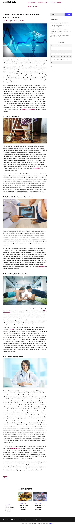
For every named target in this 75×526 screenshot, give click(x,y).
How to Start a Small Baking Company (59, 29)
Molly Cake (7, 20)
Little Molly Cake (9, 2)
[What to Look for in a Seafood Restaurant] (40, 496)
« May (51, 66)
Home (5, 477)
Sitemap (51, 523)
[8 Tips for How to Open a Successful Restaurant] (10, 496)
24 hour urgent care (15, 448)
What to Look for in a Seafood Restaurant (39, 507)
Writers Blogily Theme (38, 519)
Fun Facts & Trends (55, 2)
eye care (12, 329)
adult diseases (41, 266)
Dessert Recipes (43, 2)
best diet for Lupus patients (28, 109)
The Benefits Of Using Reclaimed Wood (59, 23)
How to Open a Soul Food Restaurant (24, 507)
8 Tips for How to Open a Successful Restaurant (10, 509)
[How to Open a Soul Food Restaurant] (25, 496)
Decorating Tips (32, 6)
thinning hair (36, 168)
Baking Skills (32, 2)
